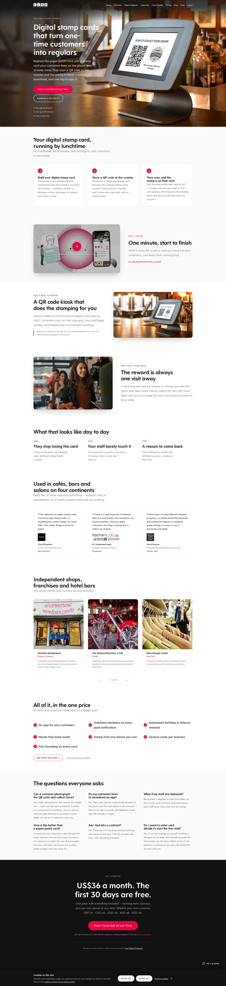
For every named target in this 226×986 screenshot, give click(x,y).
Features (118, 5)
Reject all (144, 978)
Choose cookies (161, 978)
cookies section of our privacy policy (59, 981)
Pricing (168, 5)
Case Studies (157, 5)
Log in (190, 5)
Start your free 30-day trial (53, 89)
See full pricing (145, 934)
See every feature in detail (78, 758)
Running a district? (48, 98)
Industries (145, 5)
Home (108, 5)
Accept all (126, 978)
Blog (176, 5)
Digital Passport (131, 5)
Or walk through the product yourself (144, 261)
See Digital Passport (134, 948)
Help (182, 5)
